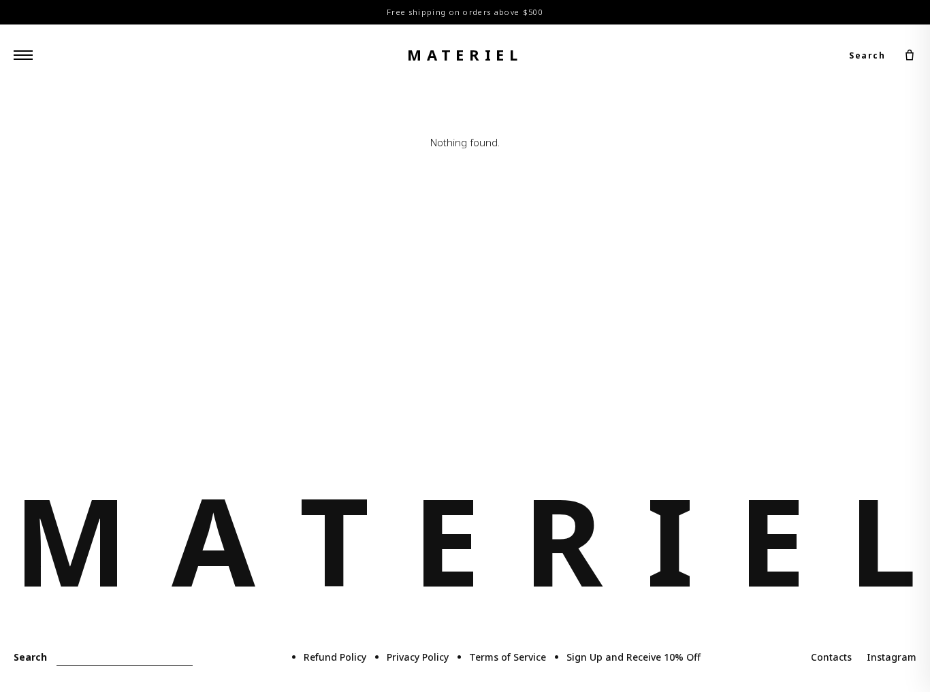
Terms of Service (507, 656)
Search (867, 55)
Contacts (831, 656)
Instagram (891, 656)
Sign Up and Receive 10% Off (633, 656)
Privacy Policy (418, 656)
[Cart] (909, 55)
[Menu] (23, 55)
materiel (465, 54)
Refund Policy (335, 656)
